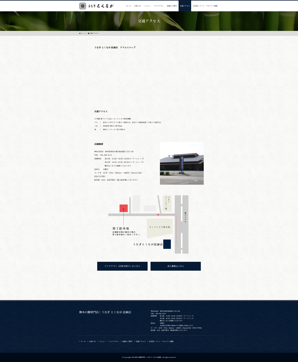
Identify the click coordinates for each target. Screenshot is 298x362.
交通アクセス (185, 6)
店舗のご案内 (172, 6)
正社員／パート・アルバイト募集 (205, 6)
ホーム (128, 6)
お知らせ (137, 6)
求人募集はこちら (175, 266)
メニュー (147, 6)
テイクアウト (159, 6)
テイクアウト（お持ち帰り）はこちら (122, 266)
